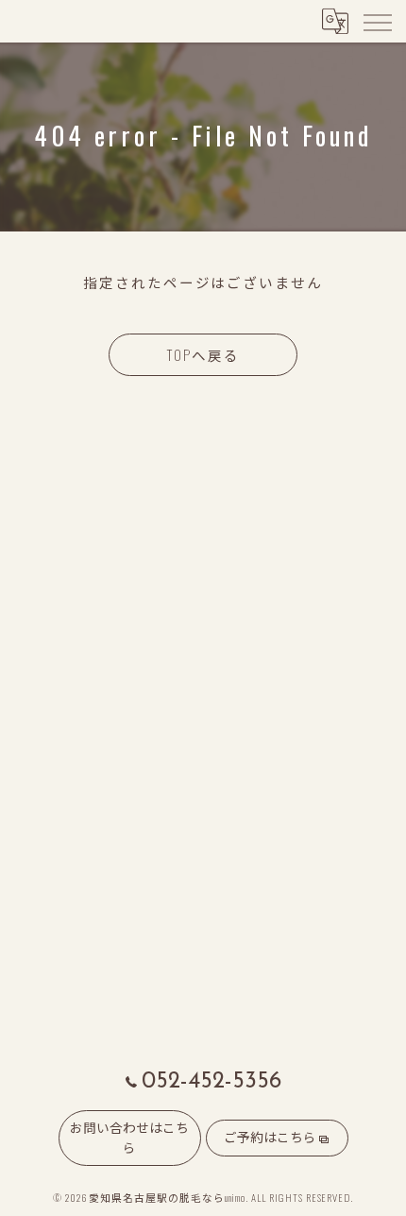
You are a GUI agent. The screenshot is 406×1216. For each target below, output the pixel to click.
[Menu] (376, 21)
